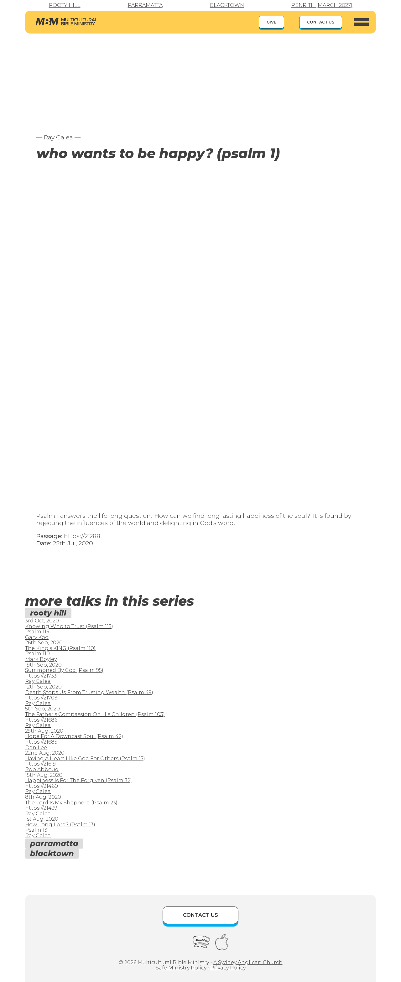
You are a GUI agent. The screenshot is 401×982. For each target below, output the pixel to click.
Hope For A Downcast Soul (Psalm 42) (74, 736)
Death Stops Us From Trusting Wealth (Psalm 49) (89, 692)
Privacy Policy (228, 968)
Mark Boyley (41, 659)
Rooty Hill (65, 5)
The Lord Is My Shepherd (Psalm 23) (71, 803)
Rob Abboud (42, 769)
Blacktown (227, 5)
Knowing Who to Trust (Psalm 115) (69, 626)
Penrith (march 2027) (321, 5)
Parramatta (145, 5)
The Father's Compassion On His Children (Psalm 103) (95, 714)
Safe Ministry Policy (181, 968)
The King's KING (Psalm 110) (60, 648)
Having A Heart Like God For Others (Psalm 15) (85, 758)
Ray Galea (38, 681)
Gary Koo (37, 637)
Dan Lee (36, 748)
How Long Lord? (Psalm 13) (60, 825)
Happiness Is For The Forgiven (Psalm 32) (78, 780)
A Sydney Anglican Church (248, 962)
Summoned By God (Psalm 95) (64, 670)
